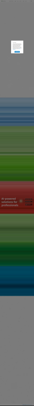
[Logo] (3, 1)
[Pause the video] (1, 402)
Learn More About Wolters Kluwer (28, 204)
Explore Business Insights (28, 201)
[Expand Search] (30, 1)
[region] (17, 47)
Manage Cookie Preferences (17, 50)
